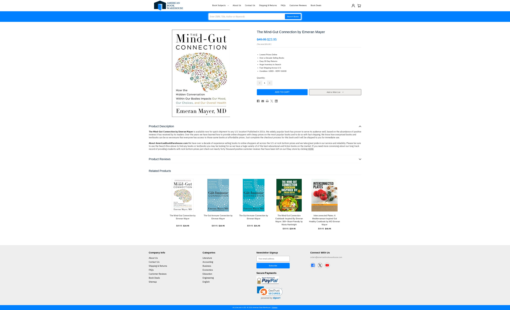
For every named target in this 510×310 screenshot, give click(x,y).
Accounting (208, 262)
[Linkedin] (276, 101)
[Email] (262, 101)
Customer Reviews (298, 5)
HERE (311, 149)
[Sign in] (353, 6)
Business (207, 266)
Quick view (182, 195)
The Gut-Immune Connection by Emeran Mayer (218, 217)
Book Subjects (219, 5)
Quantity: (261, 78)
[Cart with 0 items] (359, 6)
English (206, 281)
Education (207, 274)
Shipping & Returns (268, 5)
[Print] (267, 101)
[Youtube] (327, 265)
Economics (208, 270)
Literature (207, 258)
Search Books (293, 16)
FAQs (283, 5)
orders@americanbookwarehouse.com (326, 257)
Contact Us (250, 5)
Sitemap (153, 281)
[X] (271, 101)
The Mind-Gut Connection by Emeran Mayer (183, 217)
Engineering (208, 277)
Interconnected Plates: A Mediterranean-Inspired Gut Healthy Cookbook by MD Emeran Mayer (324, 220)
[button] (269, 293)
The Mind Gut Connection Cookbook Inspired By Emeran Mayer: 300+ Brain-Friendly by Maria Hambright (289, 220)
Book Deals (316, 5)
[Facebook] (258, 101)
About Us (237, 5)
